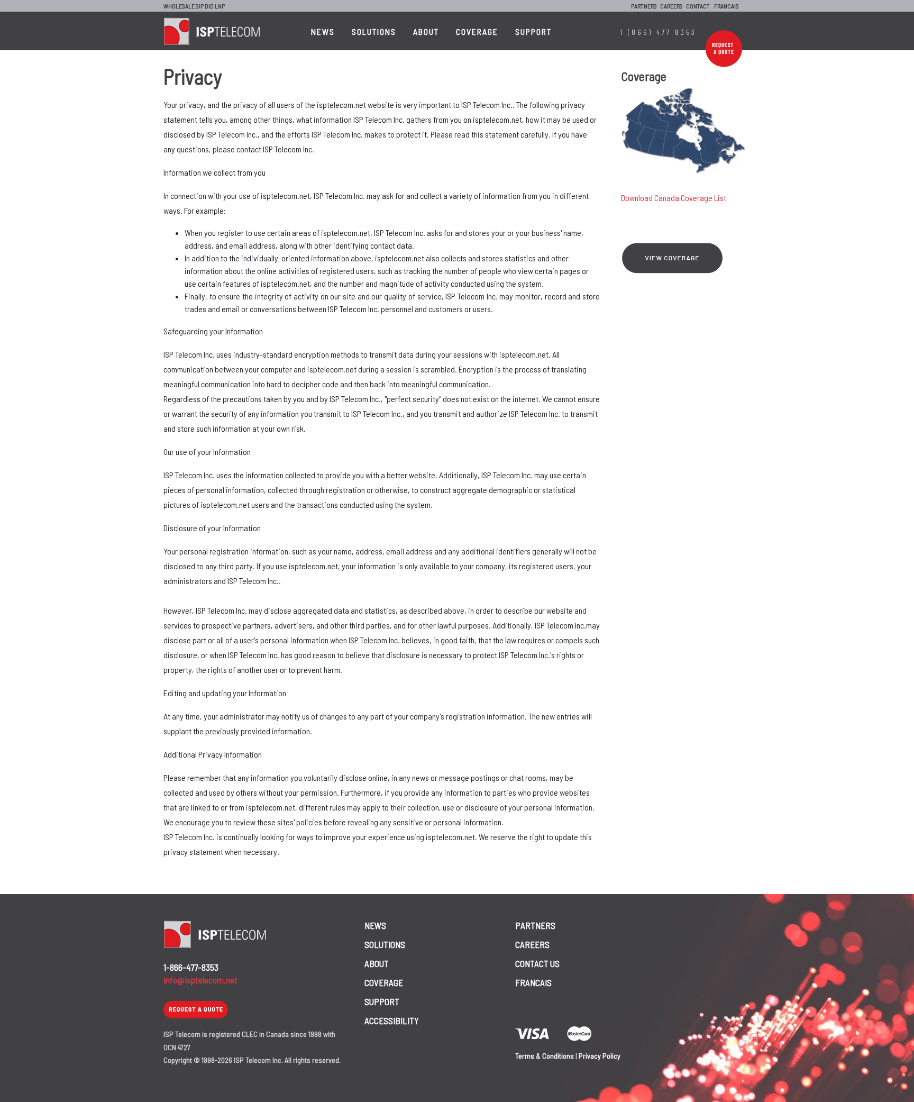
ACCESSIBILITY (391, 1020)
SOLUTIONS (374, 31)
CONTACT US (537, 963)
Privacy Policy (599, 1055)
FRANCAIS (726, 6)
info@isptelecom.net (200, 980)
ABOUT (426, 31)
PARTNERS (644, 6)
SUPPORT (533, 31)
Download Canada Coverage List (673, 198)
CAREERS (671, 6)
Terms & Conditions (544, 1055)
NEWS (323, 31)
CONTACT (698, 6)
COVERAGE (477, 31)
